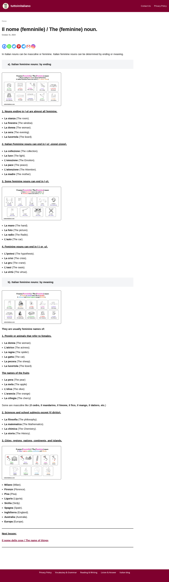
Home (4, 21)
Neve (4, 579)
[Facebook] (4, 46)
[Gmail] (28, 46)
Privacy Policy (160, 6)
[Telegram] (23, 46)
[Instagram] (33, 46)
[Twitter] (14, 46)
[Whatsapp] (9, 46)
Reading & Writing (88, 572)
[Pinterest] (19, 46)
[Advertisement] (154, 56)
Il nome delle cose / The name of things (25, 540)
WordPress (24, 579)
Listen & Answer (108, 572)
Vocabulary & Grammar (66, 572)
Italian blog (125, 572)
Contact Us (146, 6)
